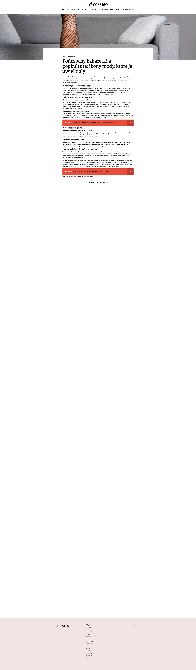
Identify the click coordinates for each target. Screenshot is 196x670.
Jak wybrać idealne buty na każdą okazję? (73, 525)
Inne (126, 9)
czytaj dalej (61, 250)
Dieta (63, 9)
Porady (92, 9)
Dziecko (73, 9)
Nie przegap (89, 641)
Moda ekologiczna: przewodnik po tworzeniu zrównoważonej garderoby (84, 596)
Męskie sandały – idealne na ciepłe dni (72, 454)
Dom (68, 9)
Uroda (106, 9)
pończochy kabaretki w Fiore (76, 166)
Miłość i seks (80, 9)
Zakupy (111, 9)
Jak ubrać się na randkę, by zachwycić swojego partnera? (78, 313)
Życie (122, 9)
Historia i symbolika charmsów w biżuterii (74, 383)
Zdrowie (117, 9)
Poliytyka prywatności (133, 625)
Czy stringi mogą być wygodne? (69, 242)
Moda (86, 9)
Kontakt (131, 9)
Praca (96, 9)
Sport (101, 9)
